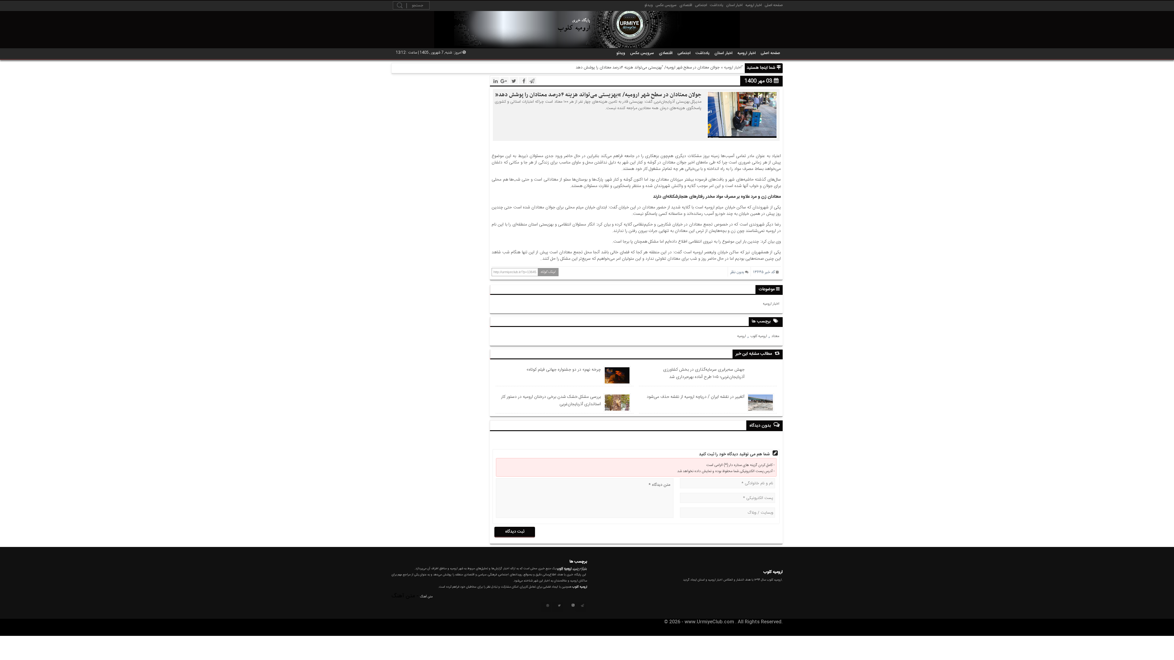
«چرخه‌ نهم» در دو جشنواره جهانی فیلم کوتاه (563, 369)
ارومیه (741, 336)
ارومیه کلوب (758, 336)
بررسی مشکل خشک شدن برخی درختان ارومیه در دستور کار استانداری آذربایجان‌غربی (551, 400)
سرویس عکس (666, 5)
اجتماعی (701, 5)
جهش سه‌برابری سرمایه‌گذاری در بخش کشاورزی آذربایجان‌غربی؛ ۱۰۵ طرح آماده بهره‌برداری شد (703, 373)
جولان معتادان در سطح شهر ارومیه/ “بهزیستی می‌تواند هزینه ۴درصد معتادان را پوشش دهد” (598, 95)
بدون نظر (737, 272)
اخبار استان (734, 5)
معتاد (775, 336)
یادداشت (716, 5)
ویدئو (648, 5)
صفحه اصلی (774, 5)
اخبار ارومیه (753, 5)
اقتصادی (685, 5)
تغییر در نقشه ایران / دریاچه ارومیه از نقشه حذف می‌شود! (695, 397)
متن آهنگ (426, 596)
